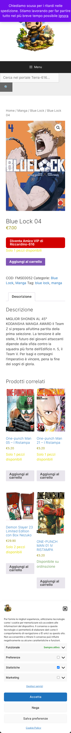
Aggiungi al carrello (25, 262)
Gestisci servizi (34, 686)
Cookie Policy (33, 727)
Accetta (35, 697)
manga (56, 283)
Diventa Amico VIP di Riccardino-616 (26, 242)
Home (10, 110)
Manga (22, 110)
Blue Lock (37, 110)
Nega (35, 708)
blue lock (42, 283)
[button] (65, 609)
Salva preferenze (35, 718)
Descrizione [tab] (22, 297)
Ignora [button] (63, 16)
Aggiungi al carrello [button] (18, 475)
